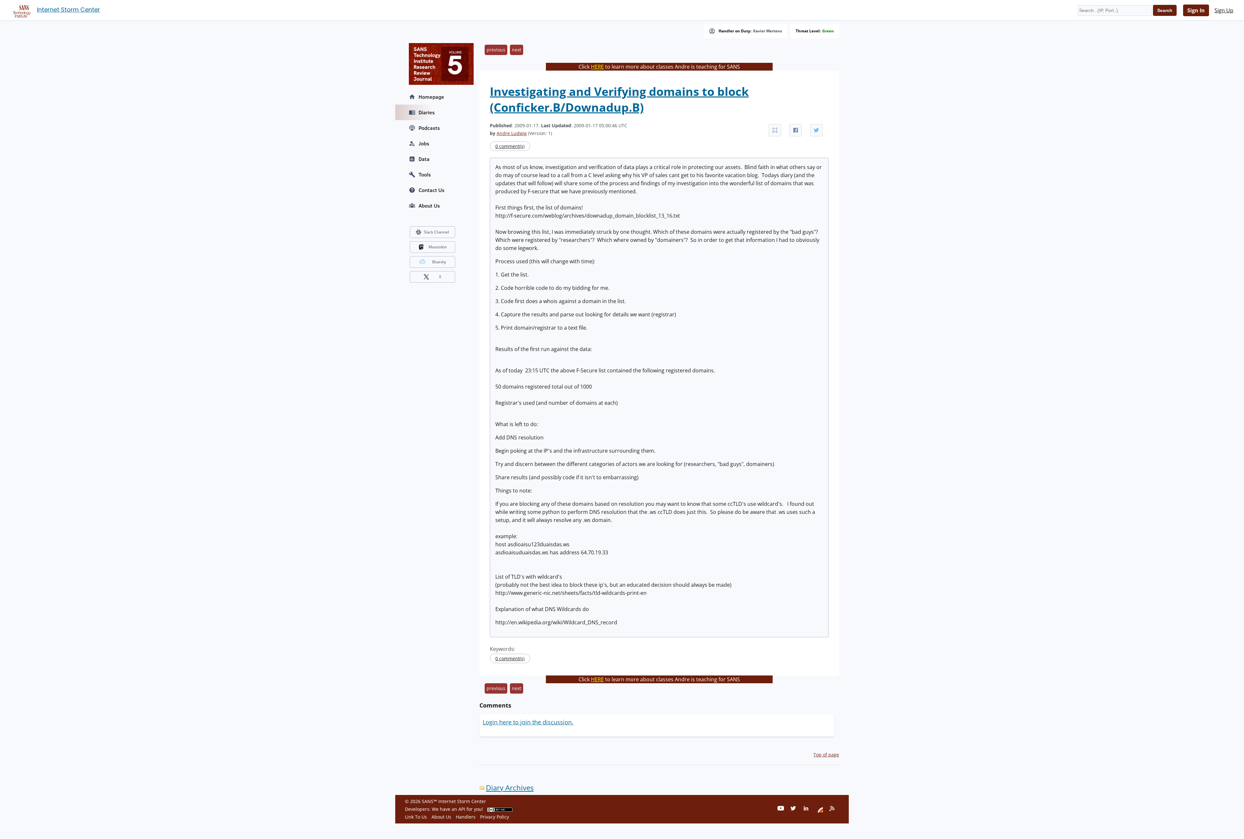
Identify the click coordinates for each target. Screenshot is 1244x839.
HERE (597, 66)
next (516, 50)
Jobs (424, 143)
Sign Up (1224, 10)
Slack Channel (436, 232)
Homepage (431, 96)
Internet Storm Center (68, 10)
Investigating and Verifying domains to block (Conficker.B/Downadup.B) (619, 99)
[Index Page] (21, 10)
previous (496, 50)
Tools (425, 174)
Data (424, 159)
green (828, 31)
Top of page (826, 755)
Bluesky (439, 262)
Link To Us (416, 817)
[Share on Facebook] (795, 130)
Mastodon (438, 247)
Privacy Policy (494, 817)
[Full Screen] (775, 130)
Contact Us (431, 190)
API (461, 809)
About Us (429, 205)
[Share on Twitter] (816, 130)
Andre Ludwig (512, 133)
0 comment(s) (509, 146)
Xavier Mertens (767, 31)
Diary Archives (510, 788)
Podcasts (429, 127)
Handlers (466, 817)
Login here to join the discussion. (528, 722)
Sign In (1196, 10)
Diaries (427, 112)
